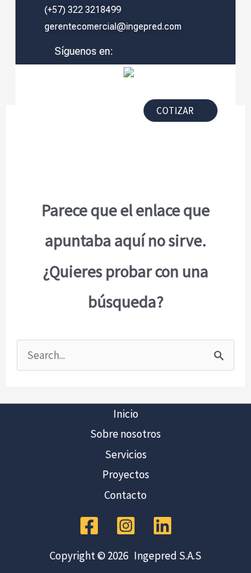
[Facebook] (89, 525)
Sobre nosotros (125, 434)
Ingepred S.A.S (165, 556)
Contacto (125, 495)
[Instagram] (126, 525)
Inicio (125, 414)
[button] (74, 114)
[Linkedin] (162, 525)
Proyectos (125, 474)
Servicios (126, 454)
